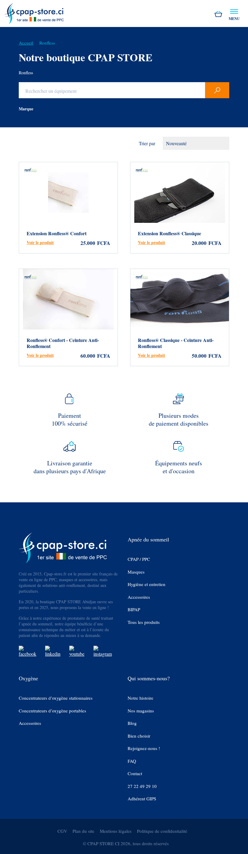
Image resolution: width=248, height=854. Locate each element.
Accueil (26, 43)
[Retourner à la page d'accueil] (34, 12)
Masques (136, 571)
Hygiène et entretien (146, 584)
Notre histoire (140, 698)
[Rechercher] (217, 90)
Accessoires (139, 597)
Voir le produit (40, 242)
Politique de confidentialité (162, 831)
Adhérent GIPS (142, 798)
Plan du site (83, 831)
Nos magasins (141, 710)
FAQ (132, 761)
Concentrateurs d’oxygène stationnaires (56, 698)
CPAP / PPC (139, 559)
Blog (132, 723)
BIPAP (134, 609)
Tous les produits (144, 622)
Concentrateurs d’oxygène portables (52, 710)
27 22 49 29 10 (142, 786)
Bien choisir (139, 735)
